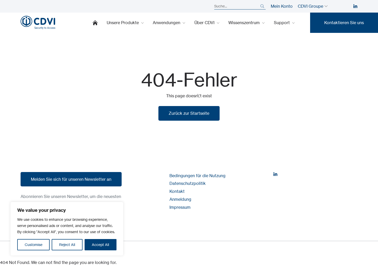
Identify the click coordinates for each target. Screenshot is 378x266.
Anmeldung (180, 199)
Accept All (100, 244)
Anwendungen (167, 22)
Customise (33, 244)
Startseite (95, 22)
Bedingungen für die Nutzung (197, 175)
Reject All (67, 244)
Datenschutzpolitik (187, 183)
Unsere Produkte (123, 22)
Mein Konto (282, 6)
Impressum (180, 207)
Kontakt (177, 191)
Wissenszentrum (244, 22)
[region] (66, 229)
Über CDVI (204, 22)
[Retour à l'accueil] (38, 23)
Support (282, 22)
